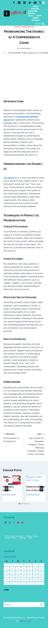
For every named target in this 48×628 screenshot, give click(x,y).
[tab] (19, 503)
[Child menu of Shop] (40, 16)
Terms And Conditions (14, 536)
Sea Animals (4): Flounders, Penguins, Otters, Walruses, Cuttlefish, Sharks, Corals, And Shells (36, 444)
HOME (35, 6)
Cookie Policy (11, 538)
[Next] (41, 488)
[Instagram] (19, 2)
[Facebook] (13, 2)
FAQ (30, 538)
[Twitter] (30, 2)
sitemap (22, 538)
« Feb (6, 590)
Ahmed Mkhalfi (10, 495)
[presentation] (12, 480)
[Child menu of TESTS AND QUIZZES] (35, 12)
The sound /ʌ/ (10, 178)
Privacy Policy (32, 536)
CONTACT (36, 20)
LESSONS (17, 27)
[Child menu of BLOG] (31, 16)
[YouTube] (35, 2)
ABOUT (36, 18)
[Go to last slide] (6, 488)
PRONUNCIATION (28, 27)
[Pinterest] (24, 2)
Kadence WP (25, 621)
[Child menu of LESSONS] (35, 9)
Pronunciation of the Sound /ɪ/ (11, 438)
